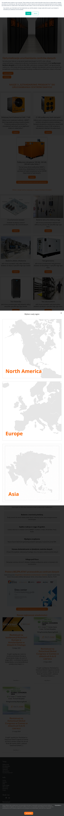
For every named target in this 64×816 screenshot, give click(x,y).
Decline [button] (35, 13)
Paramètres (58, 805)
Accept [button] (28, 13)
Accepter (29, 813)
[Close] (61, 313)
